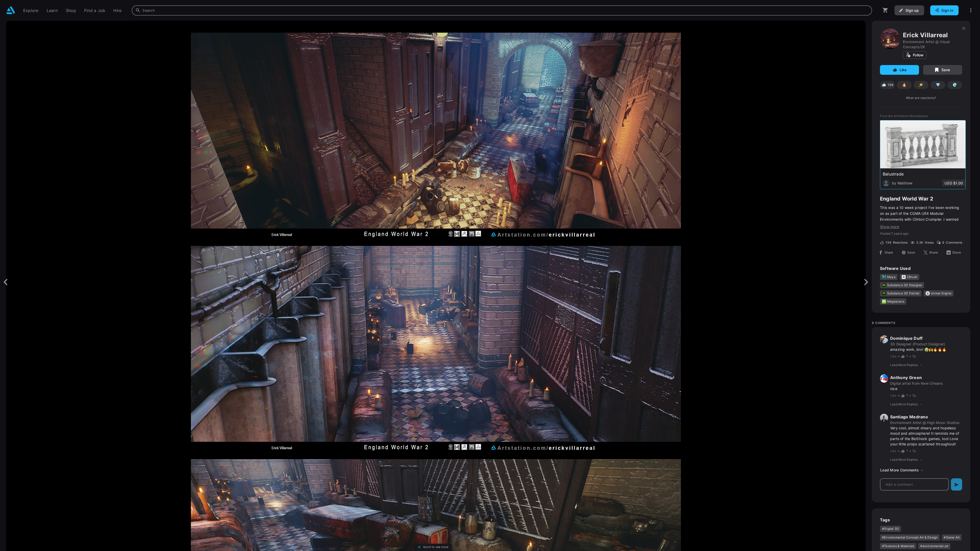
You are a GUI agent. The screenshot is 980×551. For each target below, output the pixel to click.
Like (903, 70)
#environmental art (934, 546)
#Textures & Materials (898, 546)
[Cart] (885, 10)
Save (945, 70)
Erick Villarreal (925, 35)
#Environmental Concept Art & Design (910, 537)
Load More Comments (899, 470)
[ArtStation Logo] (10, 10)
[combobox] (502, 10)
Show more (889, 226)
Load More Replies (904, 365)
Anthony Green (906, 377)
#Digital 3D (890, 529)
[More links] (971, 10)
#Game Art (952, 537)
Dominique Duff (906, 338)
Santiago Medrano (909, 416)
